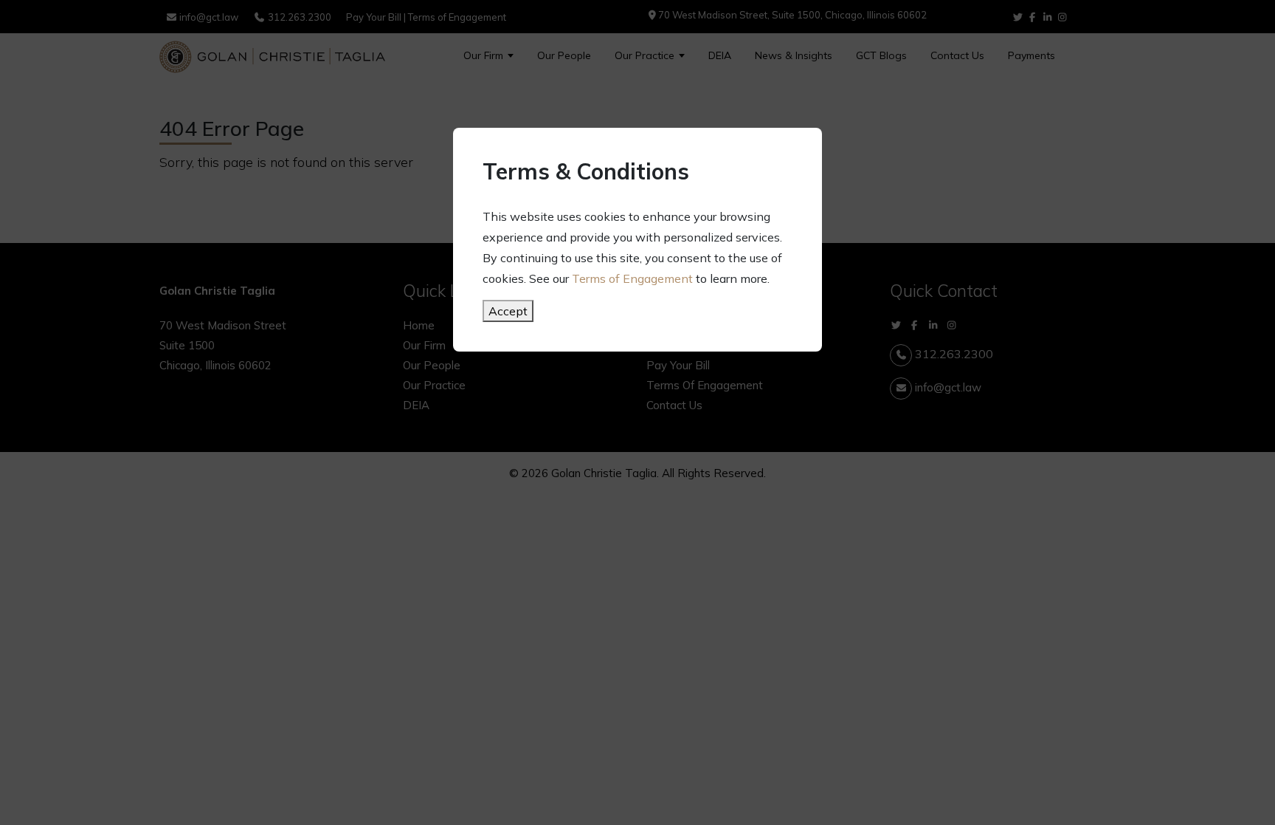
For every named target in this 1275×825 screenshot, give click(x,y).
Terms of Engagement (632, 278)
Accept (508, 311)
